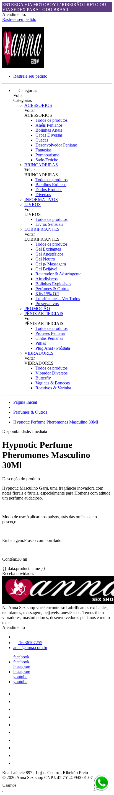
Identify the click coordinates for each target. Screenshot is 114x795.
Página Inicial (25, 402)
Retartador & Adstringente (58, 274)
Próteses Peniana (50, 333)
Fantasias (43, 150)
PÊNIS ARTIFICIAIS (43, 313)
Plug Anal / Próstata (52, 348)
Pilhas (40, 343)
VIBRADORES (38, 353)
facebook (21, 657)
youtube (20, 676)
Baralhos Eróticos (50, 184)
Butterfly (43, 378)
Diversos (43, 194)
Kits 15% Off (47, 293)
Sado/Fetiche (46, 160)
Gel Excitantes (48, 249)
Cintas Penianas (49, 338)
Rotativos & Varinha (53, 388)
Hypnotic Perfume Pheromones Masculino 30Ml (55, 422)
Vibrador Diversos (51, 373)
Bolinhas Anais (48, 130)
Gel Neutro (45, 259)
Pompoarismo (47, 155)
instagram (21, 666)
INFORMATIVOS (41, 199)
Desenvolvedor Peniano (56, 145)
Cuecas (41, 140)
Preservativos (47, 303)
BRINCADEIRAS (41, 164)
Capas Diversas (49, 135)
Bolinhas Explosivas (53, 283)
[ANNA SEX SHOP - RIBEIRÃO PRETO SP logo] (23, 66)
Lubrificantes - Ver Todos (57, 298)
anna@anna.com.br (30, 647)
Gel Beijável (46, 269)
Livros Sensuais (49, 224)
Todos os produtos (51, 120)
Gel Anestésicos (49, 254)
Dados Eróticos (48, 189)
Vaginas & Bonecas (52, 383)
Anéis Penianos (49, 125)
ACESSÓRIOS (38, 105)
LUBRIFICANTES (41, 229)
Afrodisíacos (46, 278)
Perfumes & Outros (52, 288)
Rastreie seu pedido (19, 19)
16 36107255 (30, 642)
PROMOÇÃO (37, 308)
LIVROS (32, 204)
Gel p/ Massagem (50, 264)
